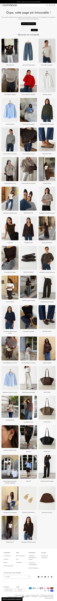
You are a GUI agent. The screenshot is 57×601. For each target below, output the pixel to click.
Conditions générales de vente (46, 596)
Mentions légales (33, 568)
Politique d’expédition (25, 596)
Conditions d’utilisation (12, 596)
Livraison (6, 559)
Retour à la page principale (28, 23)
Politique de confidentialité (33, 563)
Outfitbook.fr (21, 595)
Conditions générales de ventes (32, 557)
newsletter (19, 562)
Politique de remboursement (32, 595)
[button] (47, 5)
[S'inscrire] (28, 576)
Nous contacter (20, 556)
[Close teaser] (23, 597)
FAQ (17, 559)
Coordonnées (34, 596)
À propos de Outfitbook (44, 556)
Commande (7, 556)
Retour (5, 562)
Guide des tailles (8, 566)
